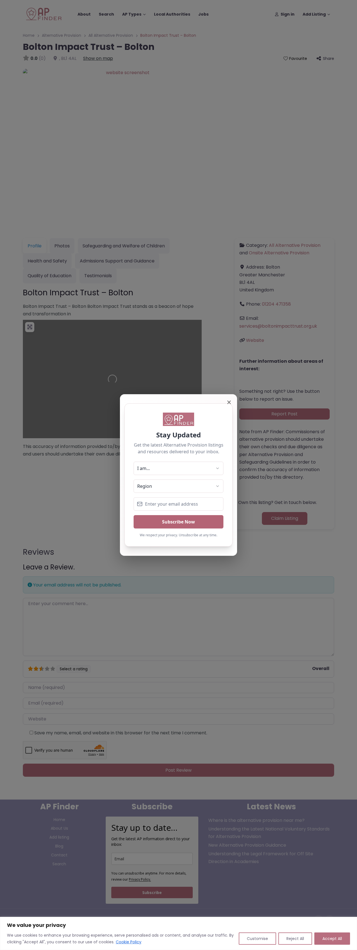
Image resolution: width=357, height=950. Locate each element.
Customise (257, 938)
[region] (178, 933)
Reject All (295, 938)
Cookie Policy (128, 942)
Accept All (332, 938)
